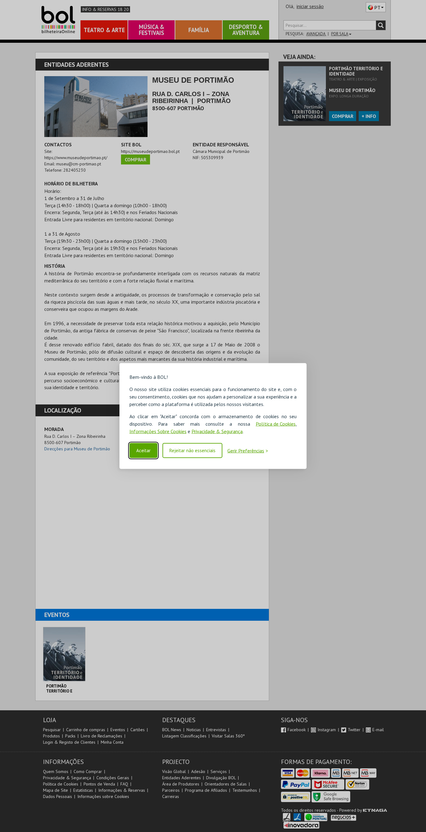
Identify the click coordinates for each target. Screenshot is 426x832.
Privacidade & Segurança (217, 431)
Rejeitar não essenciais (192, 450)
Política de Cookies (276, 424)
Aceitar (143, 450)
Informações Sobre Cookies (157, 431)
